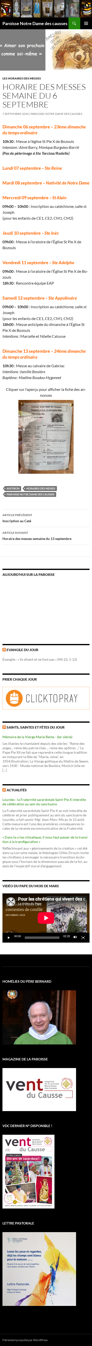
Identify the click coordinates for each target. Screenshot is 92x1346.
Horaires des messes (40, 488)
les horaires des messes (21, 78)
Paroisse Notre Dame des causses (34, 23)
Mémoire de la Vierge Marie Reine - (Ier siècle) (37, 737)
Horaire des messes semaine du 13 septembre (36, 536)
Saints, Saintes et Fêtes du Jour (36, 727)
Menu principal (86, 23)
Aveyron (13, 488)
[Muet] (75, 937)
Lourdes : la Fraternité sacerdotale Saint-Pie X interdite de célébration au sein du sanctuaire (44, 801)
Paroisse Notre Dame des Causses (56, 114)
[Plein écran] (83, 937)
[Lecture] (8, 937)
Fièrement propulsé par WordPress (25, 1340)
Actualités (17, 790)
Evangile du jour (22, 650)
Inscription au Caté (17, 518)
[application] (46, 918)
